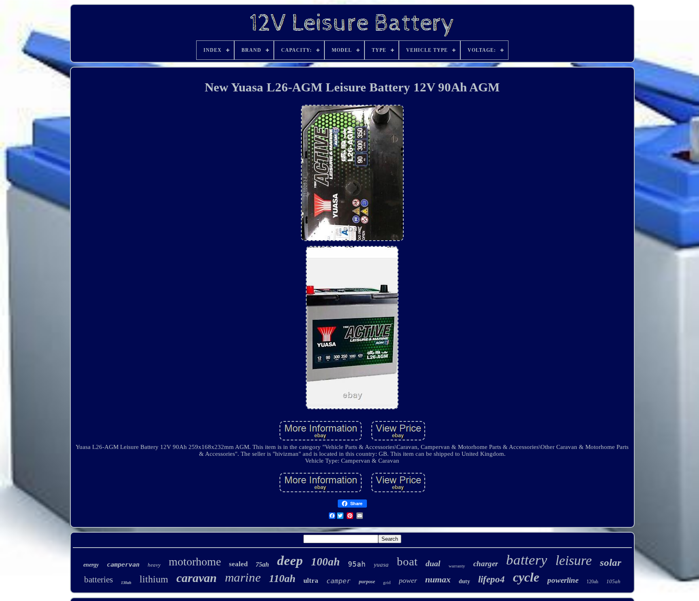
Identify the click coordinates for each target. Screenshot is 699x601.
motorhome (195, 561)
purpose (367, 581)
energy (91, 565)
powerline (562, 580)
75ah (262, 564)
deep (290, 560)
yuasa (381, 564)
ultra (310, 580)
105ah (613, 581)
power (408, 580)
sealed (238, 564)
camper (338, 581)
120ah (592, 581)
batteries (98, 579)
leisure (573, 560)
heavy (154, 565)
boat (407, 561)
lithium (154, 579)
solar (610, 562)
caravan (196, 577)
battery (526, 560)
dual (433, 563)
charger (485, 563)
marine (243, 577)
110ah (282, 578)
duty (464, 581)
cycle (526, 577)
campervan (123, 564)
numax (438, 579)
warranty (457, 565)
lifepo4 (491, 579)
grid (387, 582)
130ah (126, 582)
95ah (357, 564)
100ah (325, 562)
